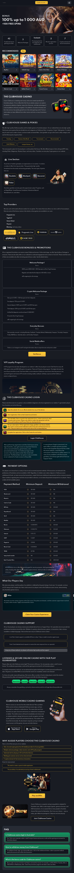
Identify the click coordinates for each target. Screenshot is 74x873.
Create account (41, 2)
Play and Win (37, 796)
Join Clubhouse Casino (42, 818)
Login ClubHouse (37, 438)
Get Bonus (37, 354)
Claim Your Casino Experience (37, 614)
